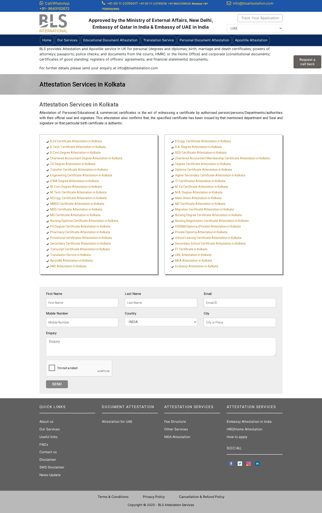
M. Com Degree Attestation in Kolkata (76, 186)
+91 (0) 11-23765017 (122, 3)
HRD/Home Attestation (244, 429)
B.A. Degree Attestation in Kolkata (198, 147)
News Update (50, 475)
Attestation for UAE (117, 421)
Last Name (133, 294)
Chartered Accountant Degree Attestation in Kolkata (86, 158)
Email (208, 294)
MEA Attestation (177, 437)
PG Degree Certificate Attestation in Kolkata (80, 226)
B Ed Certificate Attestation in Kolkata (76, 141)
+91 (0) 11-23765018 (153, 3)
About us (46, 421)
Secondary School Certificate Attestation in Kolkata (210, 243)
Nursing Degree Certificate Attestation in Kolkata (208, 215)
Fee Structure (175, 421)
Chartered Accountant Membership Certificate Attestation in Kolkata (222, 158)
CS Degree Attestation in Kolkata (72, 164)
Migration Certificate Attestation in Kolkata (204, 209)
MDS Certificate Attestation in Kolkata (76, 209)
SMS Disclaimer (51, 467)
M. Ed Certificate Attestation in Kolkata (201, 186)
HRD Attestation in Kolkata (68, 266)
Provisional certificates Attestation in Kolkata (81, 238)
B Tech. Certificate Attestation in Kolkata (78, 147)
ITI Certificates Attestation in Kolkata (200, 181)
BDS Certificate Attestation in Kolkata (200, 152)
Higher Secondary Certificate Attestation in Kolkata (210, 175)
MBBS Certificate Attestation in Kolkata (77, 203)
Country (130, 313)
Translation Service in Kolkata (70, 255)
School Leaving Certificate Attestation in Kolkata (208, 238)
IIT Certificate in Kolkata (191, 249)
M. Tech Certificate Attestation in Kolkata (78, 192)
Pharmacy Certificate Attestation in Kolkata (80, 232)
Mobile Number (57, 313)
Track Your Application (260, 18)
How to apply (237, 437)
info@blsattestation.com (253, 3)
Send (57, 384)
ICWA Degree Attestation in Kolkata (74, 181)
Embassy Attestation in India (249, 421)
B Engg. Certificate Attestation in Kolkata (203, 141)
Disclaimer (47, 459)
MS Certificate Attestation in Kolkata (75, 215)
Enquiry (51, 333)
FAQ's (43, 444)
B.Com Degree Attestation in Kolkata (75, 152)
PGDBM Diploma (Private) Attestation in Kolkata (208, 226)
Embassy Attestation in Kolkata (196, 266)
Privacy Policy (154, 497)
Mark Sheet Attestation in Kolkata (198, 198)
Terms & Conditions (113, 497)
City (206, 313)
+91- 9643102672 (54, 8)
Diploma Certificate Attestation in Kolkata (203, 169)
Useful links (48, 437)
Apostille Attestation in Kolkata (71, 260)
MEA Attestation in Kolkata (193, 260)
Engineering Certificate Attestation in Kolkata (81, 175)
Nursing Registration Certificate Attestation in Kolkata (212, 221)
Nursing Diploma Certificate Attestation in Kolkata (84, 221)
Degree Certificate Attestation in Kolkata (203, 164)
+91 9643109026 (179, 3)
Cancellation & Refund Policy (201, 497)
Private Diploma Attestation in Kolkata (201, 232)
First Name (54, 294)
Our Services (49, 429)
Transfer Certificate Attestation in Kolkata (79, 169)
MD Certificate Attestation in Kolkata (200, 203)
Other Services (176, 429)
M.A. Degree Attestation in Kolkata (198, 192)
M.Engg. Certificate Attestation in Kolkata (78, 198)
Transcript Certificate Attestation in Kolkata (80, 249)
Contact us (48, 452)
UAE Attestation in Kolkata (193, 255)
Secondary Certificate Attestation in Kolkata (80, 243)
